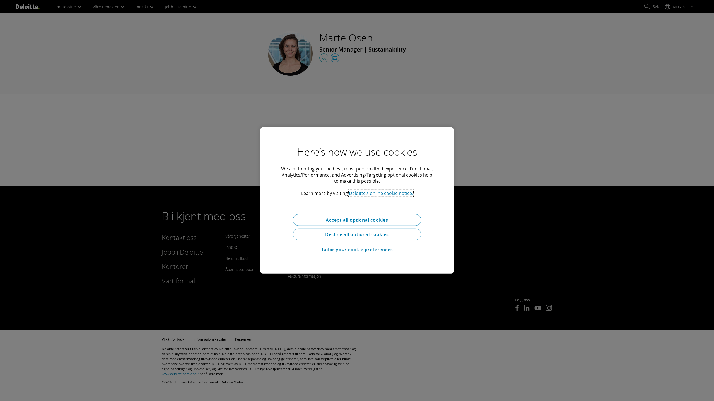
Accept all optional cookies (357, 220)
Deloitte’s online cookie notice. (381, 193)
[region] (357, 200)
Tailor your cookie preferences (357, 249)
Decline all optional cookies (357, 234)
